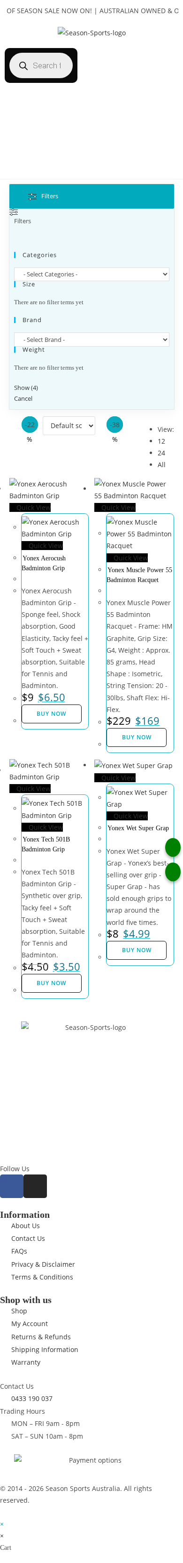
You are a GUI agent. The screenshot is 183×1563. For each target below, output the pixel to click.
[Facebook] (11, 1186)
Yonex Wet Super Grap (138, 828)
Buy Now (51, 714)
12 (161, 441)
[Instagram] (35, 1186)
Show (26, 387)
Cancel (23, 398)
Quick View (33, 507)
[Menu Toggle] (91, 169)
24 (161, 452)
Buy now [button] (137, 737)
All (162, 464)
